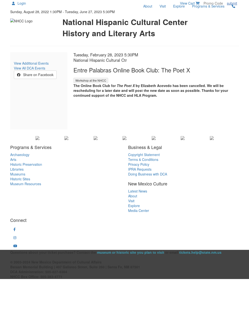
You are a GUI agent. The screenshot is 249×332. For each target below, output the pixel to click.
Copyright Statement (144, 154)
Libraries (17, 169)
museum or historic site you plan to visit (130, 252)
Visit (163, 6)
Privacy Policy (138, 164)
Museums (17, 174)
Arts (13, 159)
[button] (14, 229)
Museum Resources (25, 183)
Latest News (137, 191)
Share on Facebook (37, 74)
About (147, 6)
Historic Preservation (26, 164)
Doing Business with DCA (147, 174)
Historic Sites (20, 178)
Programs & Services (208, 6)
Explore (179, 6)
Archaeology (19, 154)
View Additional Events (31, 63)
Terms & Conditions (143, 159)
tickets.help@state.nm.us (200, 252)
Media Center (138, 210)
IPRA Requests (139, 169)
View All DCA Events (29, 68)
